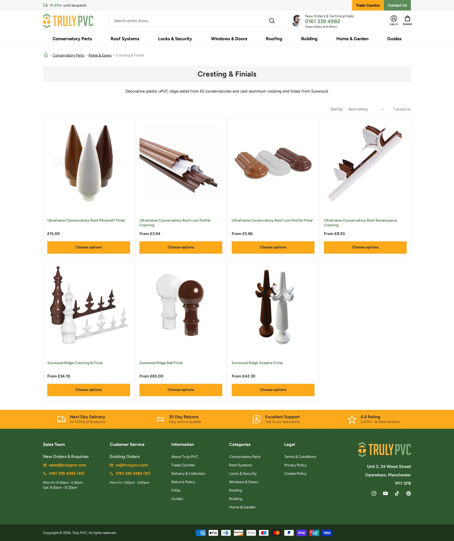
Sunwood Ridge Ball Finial (161, 363)
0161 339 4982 (322, 21)
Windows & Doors (243, 482)
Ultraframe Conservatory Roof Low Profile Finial (272, 220)
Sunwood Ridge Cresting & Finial (74, 363)
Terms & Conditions (300, 457)
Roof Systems (240, 465)
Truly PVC (79, 533)
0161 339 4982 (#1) (133, 473)
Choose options (88, 247)
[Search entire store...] (272, 21)
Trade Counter (368, 5)
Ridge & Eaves (100, 55)
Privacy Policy (295, 465)
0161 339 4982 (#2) (67, 473)
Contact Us (397, 5)
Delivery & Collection (188, 473)
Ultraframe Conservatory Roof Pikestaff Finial (86, 220)
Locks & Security (243, 473)
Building (235, 499)
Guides (177, 499)
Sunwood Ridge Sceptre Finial (257, 363)
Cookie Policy (295, 473)
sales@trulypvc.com (67, 465)
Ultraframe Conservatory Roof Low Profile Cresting (175, 222)
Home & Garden (242, 507)
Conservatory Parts (68, 55)
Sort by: (337, 109)
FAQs (175, 490)
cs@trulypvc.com (132, 465)
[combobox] (194, 21)
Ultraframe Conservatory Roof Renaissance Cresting (360, 222)
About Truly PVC (184, 457)
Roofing (235, 490)
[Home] (46, 55)
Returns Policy (183, 482)
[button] (72, 39)
